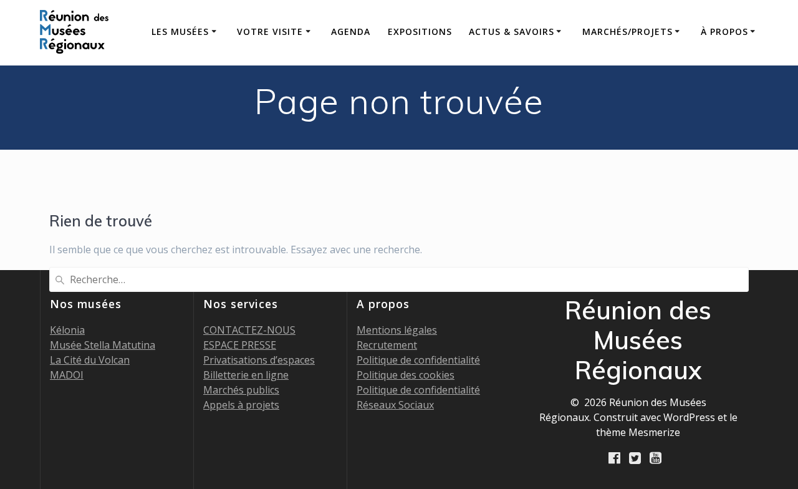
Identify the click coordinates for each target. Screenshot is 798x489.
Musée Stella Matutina (102, 345)
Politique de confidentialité (418, 360)
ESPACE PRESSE (239, 345)
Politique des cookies (405, 375)
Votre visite (270, 31)
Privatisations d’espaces (259, 360)
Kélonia (67, 330)
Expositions (420, 31)
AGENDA (350, 31)
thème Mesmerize (638, 432)
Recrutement (387, 345)
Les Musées (180, 31)
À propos (724, 31)
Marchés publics (241, 390)
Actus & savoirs (511, 31)
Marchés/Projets (627, 31)
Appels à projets (241, 405)
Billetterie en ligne (246, 375)
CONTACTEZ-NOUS (249, 330)
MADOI (67, 375)
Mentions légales (397, 330)
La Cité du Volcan (90, 360)
